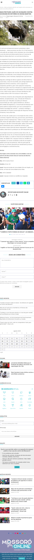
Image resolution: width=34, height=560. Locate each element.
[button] (1, 221)
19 (11, 344)
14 (21, 341)
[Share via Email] (2, 186)
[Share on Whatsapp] (24, 183)
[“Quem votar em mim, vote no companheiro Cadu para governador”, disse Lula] (4, 510)
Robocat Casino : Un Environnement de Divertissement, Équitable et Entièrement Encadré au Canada (15, 318)
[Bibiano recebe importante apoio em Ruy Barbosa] (4, 520)
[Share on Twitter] (21, 183)
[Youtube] (17, 533)
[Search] (32, 2)
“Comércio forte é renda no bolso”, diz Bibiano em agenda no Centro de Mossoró (22, 480)
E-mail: (2, 421)
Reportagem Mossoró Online (14, 16)
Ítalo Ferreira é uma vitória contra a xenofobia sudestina (22, 373)
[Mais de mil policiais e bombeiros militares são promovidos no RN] (4, 491)
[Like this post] (14, 183)
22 (26, 344)
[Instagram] (13, 533)
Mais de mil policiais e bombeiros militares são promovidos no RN (21, 489)
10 (2, 341)
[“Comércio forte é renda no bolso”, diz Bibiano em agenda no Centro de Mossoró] (17, 218)
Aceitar (22, 558)
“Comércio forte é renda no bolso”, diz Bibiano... (17, 232)
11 (7, 341)
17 (2, 344)
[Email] (20, 533)
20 (17, 344)
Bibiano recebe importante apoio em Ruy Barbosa (21, 518)
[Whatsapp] (25, 533)
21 (21, 344)
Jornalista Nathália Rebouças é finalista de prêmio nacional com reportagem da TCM (21, 364)
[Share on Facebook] (18, 183)
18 (7, 344)
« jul (1, 352)
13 (16, 341)
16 (31, 341)
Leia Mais (29, 558)
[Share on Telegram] (28, 183)
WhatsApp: (3, 427)
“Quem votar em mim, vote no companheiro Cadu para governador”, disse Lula (20, 509)
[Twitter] (10, 533)
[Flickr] (15, 533)
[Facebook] (8, 533)
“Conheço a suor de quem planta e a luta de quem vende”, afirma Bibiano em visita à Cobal (16, 313)
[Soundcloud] (22, 533)
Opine (17, 467)
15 (26, 341)
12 (11, 341)
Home (1, 7)
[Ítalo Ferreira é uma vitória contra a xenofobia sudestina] (4, 375)
